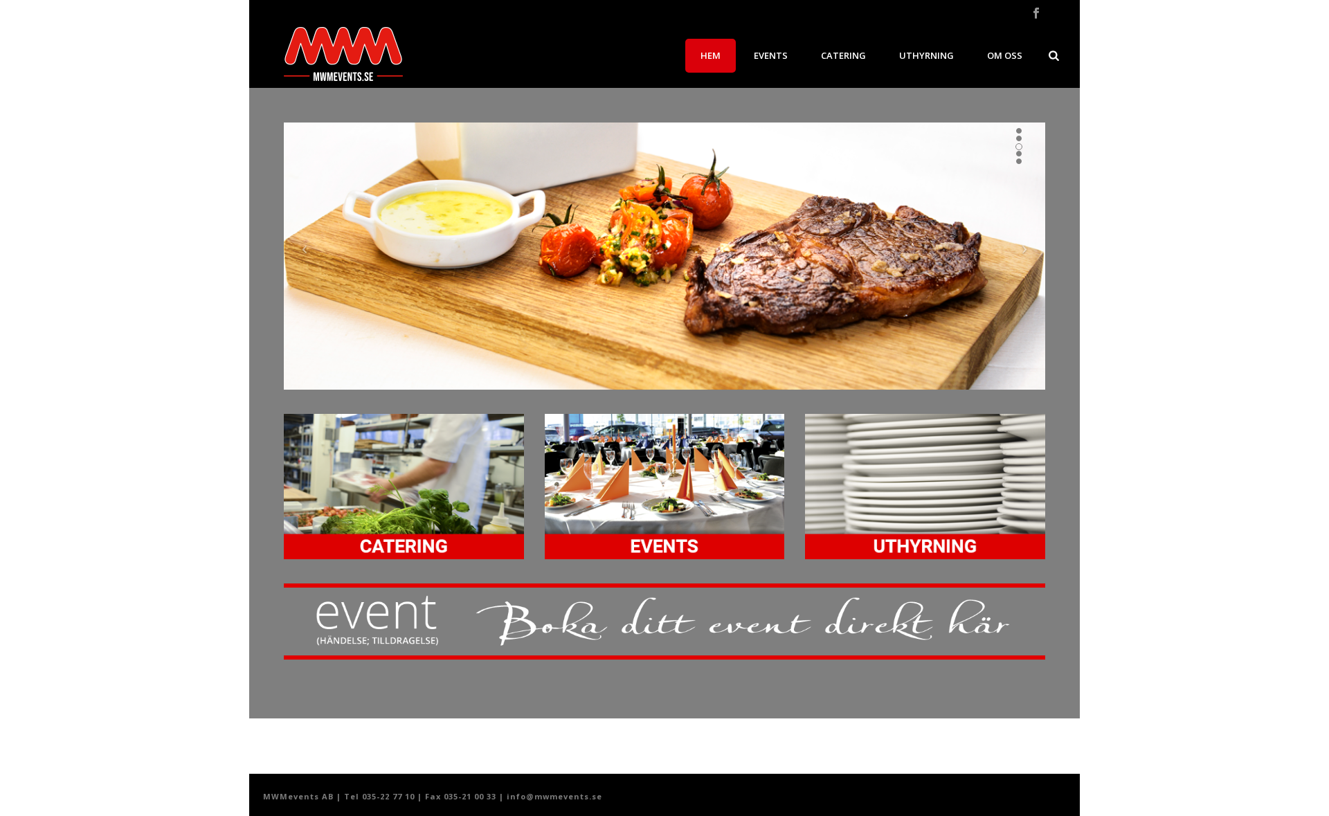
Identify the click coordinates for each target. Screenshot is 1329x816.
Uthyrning (926, 55)
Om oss (1004, 55)
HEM (710, 55)
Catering (843, 55)
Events (771, 55)
